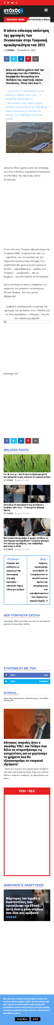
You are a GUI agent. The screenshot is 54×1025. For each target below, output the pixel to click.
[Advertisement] (27, 216)
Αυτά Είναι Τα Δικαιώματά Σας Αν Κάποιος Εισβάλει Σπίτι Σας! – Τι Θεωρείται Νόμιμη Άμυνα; (25, 94)
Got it (35, 1019)
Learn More (22, 1019)
